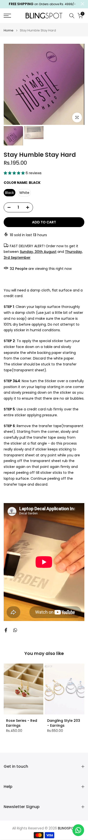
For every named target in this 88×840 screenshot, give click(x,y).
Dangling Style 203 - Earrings (63, 723)
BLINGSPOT (67, 828)
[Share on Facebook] (6, 630)
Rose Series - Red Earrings (21, 723)
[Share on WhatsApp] (15, 630)
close (82, 4)
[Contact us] (78, 830)
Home (8, 30)
